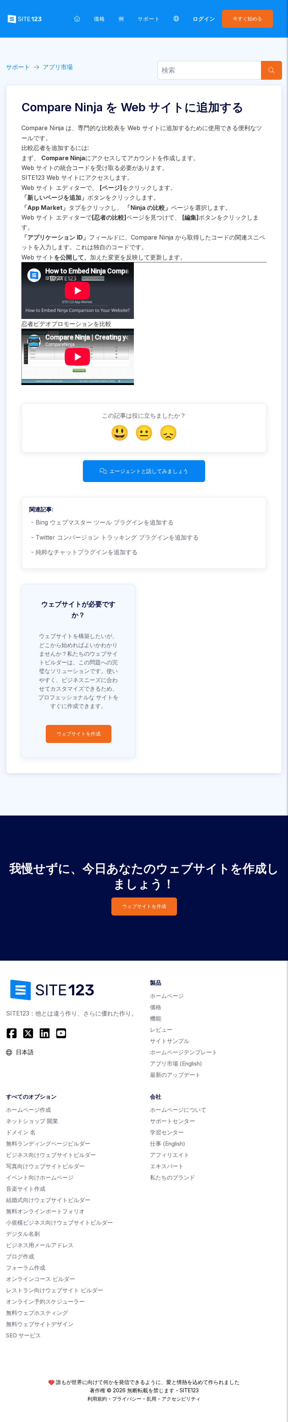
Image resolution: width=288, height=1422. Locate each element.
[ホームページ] (77, 19)
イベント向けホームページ (40, 1177)
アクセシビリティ (181, 1399)
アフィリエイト (169, 1154)
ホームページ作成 (28, 1109)
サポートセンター (172, 1121)
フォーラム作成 (25, 1267)
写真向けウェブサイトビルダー (45, 1166)
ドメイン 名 (21, 1132)
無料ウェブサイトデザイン (40, 1324)
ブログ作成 (20, 1256)
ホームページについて (178, 1109)
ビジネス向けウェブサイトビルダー (51, 1154)
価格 (99, 18)
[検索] (271, 70)
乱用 (151, 1399)
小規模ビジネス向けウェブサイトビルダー (59, 1222)
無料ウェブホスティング (37, 1312)
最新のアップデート (175, 1074)
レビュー (161, 1029)
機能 (155, 1018)
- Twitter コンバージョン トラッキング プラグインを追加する (114, 537)
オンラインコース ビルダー (40, 1279)
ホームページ (167, 995)
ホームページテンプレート (184, 1052)
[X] (28, 1033)
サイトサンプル (169, 1041)
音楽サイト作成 (25, 1188)
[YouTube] (61, 1033)
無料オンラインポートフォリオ (45, 1211)
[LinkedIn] (44, 1033)
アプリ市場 (58, 67)
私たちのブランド (172, 1177)
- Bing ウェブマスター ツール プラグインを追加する (101, 522)
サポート (149, 18)
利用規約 (97, 1399)
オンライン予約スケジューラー (45, 1301)
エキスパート (167, 1166)
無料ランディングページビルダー (48, 1143)
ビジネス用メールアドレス (40, 1245)
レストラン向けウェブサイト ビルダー (54, 1290)
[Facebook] (12, 1033)
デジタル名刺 (23, 1233)
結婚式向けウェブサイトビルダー (48, 1200)
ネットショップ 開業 (32, 1121)
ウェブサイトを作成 (78, 734)
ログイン (204, 18)
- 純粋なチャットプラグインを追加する (83, 552)
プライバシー (126, 1399)
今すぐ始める (247, 18)
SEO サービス (23, 1335)
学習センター (167, 1132)
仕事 (167, 1143)
